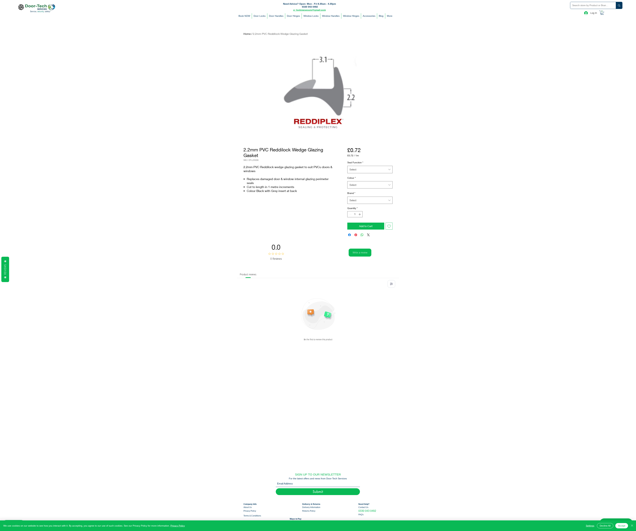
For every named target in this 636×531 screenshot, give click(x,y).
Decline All (605, 525)
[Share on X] (368, 235)
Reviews (5, 269)
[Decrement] (350, 214)
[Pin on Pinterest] (356, 235)
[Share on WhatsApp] (362, 235)
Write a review (360, 252)
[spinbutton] (355, 214)
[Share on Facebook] (349, 235)
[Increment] (360, 214)
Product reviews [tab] (248, 274)
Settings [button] (590, 525)
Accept (621, 525)
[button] (602, 12)
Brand (351, 193)
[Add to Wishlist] (389, 226)
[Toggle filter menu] (391, 284)
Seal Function (355, 162)
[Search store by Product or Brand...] (619, 5)
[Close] (632, 525)
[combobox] (370, 169)
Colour (351, 177)
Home (247, 33)
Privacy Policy (177, 525)
